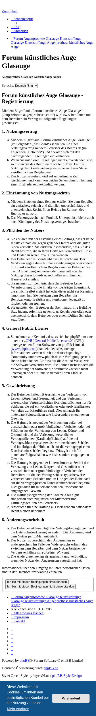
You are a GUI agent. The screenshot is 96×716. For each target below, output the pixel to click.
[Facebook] (12, 633)
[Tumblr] (12, 649)
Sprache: (8, 85)
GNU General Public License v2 (49, 341)
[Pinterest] (12, 645)
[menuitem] (16, 27)
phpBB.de (51, 668)
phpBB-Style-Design (67, 676)
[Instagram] (12, 641)
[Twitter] (12, 637)
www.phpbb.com (24, 349)
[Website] (12, 629)
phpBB (25, 660)
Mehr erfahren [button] (18, 709)
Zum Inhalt (9, 11)
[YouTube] (12, 653)
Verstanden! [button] (71, 698)
